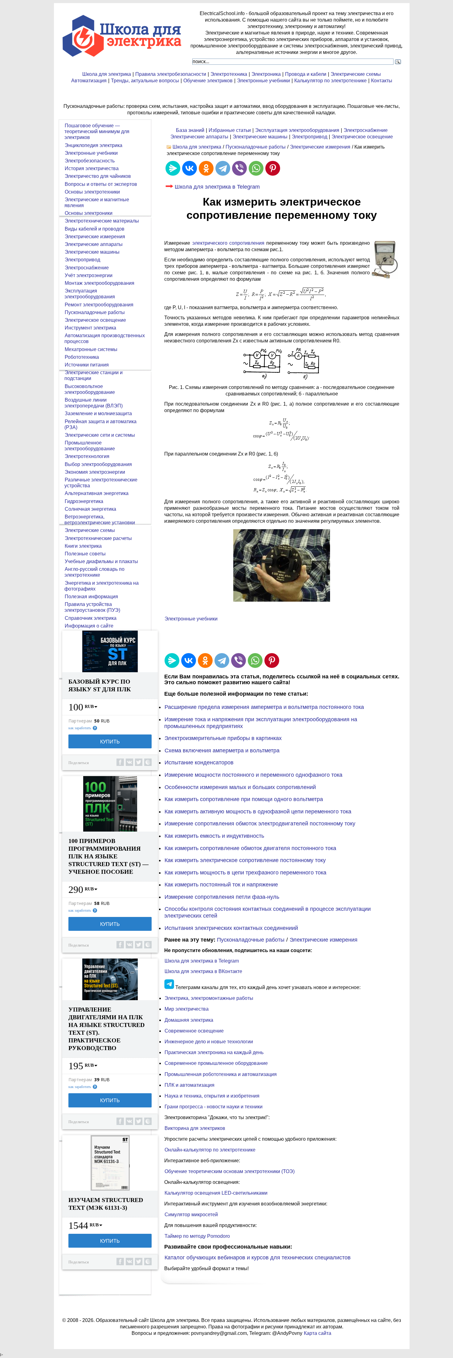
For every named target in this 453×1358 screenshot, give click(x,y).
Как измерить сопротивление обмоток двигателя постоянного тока (250, 848)
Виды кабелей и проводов (94, 228)
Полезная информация (91, 596)
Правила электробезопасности (170, 74)
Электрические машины (260, 136)
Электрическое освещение (362, 136)
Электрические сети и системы (100, 435)
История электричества (92, 168)
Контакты (381, 80)
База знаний (190, 130)
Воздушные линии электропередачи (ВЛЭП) (93, 402)
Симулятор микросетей (191, 1214)
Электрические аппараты (199, 136)
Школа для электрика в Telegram (217, 187)
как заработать (79, 728)
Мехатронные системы (91, 349)
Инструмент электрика (90, 327)
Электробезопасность (90, 160)
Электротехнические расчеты (98, 538)
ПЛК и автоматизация (189, 1085)
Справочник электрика (90, 618)
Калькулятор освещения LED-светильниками (216, 1193)
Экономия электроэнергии (95, 472)
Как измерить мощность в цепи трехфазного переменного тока (245, 872)
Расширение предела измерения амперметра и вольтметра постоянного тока (264, 707)
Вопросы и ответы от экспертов (101, 184)
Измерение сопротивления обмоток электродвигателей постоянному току (260, 823)
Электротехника (228, 74)
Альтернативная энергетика (97, 493)
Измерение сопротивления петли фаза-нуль (222, 897)
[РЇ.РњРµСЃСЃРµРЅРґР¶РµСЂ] (173, 168)
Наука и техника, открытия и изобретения (212, 1095)
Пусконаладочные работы (256, 146)
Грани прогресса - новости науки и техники (214, 1106)
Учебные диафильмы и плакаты (101, 561)
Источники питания (87, 364)
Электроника (266, 74)
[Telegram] (223, 168)
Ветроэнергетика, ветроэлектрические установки (99, 519)
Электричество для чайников (98, 176)
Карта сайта (317, 1333)
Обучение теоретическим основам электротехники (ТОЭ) (230, 1171)
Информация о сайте (89, 625)
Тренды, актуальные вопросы (145, 80)
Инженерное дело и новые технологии (209, 1041)
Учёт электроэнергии (88, 275)
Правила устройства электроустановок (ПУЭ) (92, 607)
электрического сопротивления (228, 243)
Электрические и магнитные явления (96, 202)
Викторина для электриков (195, 1128)
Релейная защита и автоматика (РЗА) (100, 424)
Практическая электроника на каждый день (214, 1052)
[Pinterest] (272, 168)
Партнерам (80, 721)
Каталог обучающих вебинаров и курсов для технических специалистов (258, 1257)
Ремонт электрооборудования (99, 304)
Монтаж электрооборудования (99, 283)
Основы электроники (88, 213)
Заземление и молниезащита (98, 413)
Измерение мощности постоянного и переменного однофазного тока (253, 775)
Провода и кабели (305, 74)
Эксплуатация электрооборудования (297, 130)
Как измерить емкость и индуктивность (214, 836)
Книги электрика (83, 546)
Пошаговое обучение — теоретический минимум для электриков (96, 131)
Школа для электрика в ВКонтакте (203, 971)
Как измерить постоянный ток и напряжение (221, 884)
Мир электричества (187, 1009)
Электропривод (309, 136)
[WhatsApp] (256, 168)
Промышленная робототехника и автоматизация (221, 1074)
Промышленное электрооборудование (89, 445)
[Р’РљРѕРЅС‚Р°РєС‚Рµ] (189, 168)
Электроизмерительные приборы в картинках (223, 738)
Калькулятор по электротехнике (330, 80)
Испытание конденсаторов (199, 762)
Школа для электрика (106, 74)
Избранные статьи (230, 130)
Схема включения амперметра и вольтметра (222, 750)
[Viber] (239, 168)
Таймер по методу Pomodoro (197, 1236)
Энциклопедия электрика (93, 145)
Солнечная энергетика (90, 509)
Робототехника (82, 357)
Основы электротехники (92, 191)
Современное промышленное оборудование (216, 1063)
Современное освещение (194, 1030)
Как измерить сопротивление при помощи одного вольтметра (244, 799)
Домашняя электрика (189, 1020)
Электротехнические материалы (102, 220)
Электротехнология (87, 456)
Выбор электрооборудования (98, 464)
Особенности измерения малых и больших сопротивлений (240, 787)
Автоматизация (89, 80)
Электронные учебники (263, 80)
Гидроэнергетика (84, 501)
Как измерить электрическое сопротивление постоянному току (245, 860)
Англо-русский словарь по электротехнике (94, 572)
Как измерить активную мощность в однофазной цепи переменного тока (258, 811)
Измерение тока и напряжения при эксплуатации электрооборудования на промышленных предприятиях (260, 722)
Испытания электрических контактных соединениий (231, 928)
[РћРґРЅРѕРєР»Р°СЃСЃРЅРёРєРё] (206, 168)
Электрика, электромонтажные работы (209, 998)
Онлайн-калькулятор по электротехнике (210, 1149)
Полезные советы (85, 553)
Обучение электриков (208, 80)
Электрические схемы (356, 74)
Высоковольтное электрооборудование (89, 389)
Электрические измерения (320, 146)
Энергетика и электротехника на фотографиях (101, 585)
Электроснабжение (366, 130)
